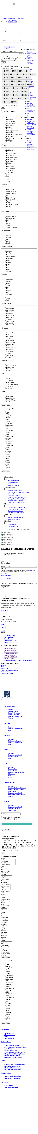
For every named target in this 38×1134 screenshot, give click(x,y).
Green (8, 417)
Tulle (7, 300)
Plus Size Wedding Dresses (16, 512)
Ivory (8, 455)
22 (7, 81)
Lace (7, 266)
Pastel (8, 243)
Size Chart (4, 573)
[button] (29, 49)
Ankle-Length (10, 308)
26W (16, 92)
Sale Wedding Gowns (14, 526)
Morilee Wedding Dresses (15, 500)
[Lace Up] (6, 888)
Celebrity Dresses (11, 191)
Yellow (8, 412)
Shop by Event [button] (5, 1029)
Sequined (9, 294)
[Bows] (5, 904)
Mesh (8, 289)
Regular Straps (10, 398)
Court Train (9, 314)
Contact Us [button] (7, 801)
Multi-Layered (10, 199)
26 (21, 81)
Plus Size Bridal (9, 637)
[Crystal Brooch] (5, 906)
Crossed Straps (10, 218)
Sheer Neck (9, 351)
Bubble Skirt (10, 189)
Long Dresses (10, 161)
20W (16, 88)
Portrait (8, 346)
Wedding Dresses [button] (9, 706)
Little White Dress (11, 159)
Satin (7, 292)
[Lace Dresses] (6, 873)
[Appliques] (5, 901)
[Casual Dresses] (8, 863)
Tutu (7, 179)
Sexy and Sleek (10, 168)
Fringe (8, 264)
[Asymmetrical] (5, 919)
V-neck (8, 357)
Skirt (7, 174)
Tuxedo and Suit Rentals (15, 519)
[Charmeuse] (4, 909)
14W (22, 85)
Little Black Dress (11, 157)
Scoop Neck (9, 349)
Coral (8, 453)
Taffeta (8, 298)
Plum (7, 447)
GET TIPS (4, 610)
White (8, 468)
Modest (8, 163)
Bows (8, 255)
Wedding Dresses (13, 480)
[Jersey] (4, 914)
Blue (7, 429)
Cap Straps (9, 396)
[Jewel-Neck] (5, 930)
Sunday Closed (9, 658)
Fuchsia (8, 443)
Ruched (8, 206)
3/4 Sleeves (9, 380)
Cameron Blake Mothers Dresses (17, 507)
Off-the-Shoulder (11, 342)
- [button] (5, 478)
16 (14, 78)
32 (14, 85)
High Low (9, 197)
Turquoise (9, 423)
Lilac (7, 434)
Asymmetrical (10, 310)
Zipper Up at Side (11, 227)
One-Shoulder (10, 344)
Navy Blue (9, 430)
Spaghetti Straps (11, 400)
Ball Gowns (9, 150)
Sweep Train (10, 321)
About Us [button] (7, 763)
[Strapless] (5, 955)
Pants (7, 165)
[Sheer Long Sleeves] (6, 947)
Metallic (8, 237)
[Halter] (5, 927)
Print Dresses (10, 167)
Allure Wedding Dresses (15, 490)
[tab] (20, 481)
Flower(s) (9, 262)
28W (25, 92)
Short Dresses (10, 172)
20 (28, 78)
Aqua (8, 421)
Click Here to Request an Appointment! (12, 18)
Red (7, 449)
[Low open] (6, 889)
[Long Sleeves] (6, 945)
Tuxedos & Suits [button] (9, 782)
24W (7, 92)
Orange (8, 451)
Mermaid (9, 369)
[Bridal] (8, 860)
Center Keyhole (10, 193)
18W (7, 88)
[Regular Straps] (5, 952)
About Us (3, 665)
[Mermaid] (5, 937)
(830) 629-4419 (12, 22)
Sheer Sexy (9, 170)
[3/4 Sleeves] (6, 944)
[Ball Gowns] (6, 868)
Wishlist (3, 667)
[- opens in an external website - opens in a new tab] (19, 14)
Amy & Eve (11, 494)
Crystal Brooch (10, 256)
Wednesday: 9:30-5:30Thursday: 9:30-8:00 (11, 652)
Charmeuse (9, 279)
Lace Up (8, 220)
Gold (7, 458)
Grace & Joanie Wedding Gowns (17, 497)
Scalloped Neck (10, 348)
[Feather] (4, 912)
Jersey (8, 285)
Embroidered (10, 258)
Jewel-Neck (9, 338)
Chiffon (8, 281)
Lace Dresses (10, 155)
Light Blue (9, 425)
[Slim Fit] (5, 939)
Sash (7, 269)
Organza (8, 291)
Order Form (4, 672)
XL (7, 102)
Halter (8, 335)
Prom (9, 484)
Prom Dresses (8, 639)
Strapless (8, 353)
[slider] (33, 824)
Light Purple (10, 436)
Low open (9, 222)
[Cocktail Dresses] (8, 864)
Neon (8, 239)
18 (21, 78)
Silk (7, 296)
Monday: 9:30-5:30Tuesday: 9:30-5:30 (10, 649)
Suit (7, 176)
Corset (8, 195)
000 (7, 71)
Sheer (8, 224)
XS (7, 98)
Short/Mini (9, 319)
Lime (7, 419)
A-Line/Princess (11, 365)
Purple (8, 432)
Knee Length (10, 317)
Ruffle (8, 268)
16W (30, 85)
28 (28, 81)
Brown (8, 460)
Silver (8, 466)
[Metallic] (3, 894)
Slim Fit (8, 371)
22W (25, 88)
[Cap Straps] (5, 950)
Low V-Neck (10, 340)
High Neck (9, 336)
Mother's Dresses (9, 642)
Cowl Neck (9, 333)
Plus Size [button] (7, 723)
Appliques (9, 251)
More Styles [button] (4, 1082)
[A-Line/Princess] (5, 934)
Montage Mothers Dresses (15, 511)
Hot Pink (9, 442)
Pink (7, 440)
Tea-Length (9, 323)
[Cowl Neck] (5, 926)
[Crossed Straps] (6, 886)
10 (26, 74)
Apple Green (10, 416)
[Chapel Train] (5, 921)
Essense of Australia (14, 495)
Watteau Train (10, 325)
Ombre (8, 241)
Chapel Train (10, 312)
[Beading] (5, 902)
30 (7, 85)
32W (16, 95)
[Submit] (20, 35)
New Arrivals (12, 524)
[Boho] (6, 869)
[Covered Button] (6, 884)
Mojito (8, 414)
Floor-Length (10, 315)
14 (7, 78)
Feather (8, 260)
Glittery (8, 235)
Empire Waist (10, 367)
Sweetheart (9, 355)
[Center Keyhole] (6, 879)
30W (7, 95)
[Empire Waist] (5, 935)
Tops (7, 178)
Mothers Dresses (13, 482)
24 (14, 81)
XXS (25, 95)
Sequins (8, 271)
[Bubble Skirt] (6, 876)
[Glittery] (3, 893)
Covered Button (11, 216)
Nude (8, 456)
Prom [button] (6, 749)
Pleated (8, 202)
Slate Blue (9, 427)
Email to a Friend (6, 575)
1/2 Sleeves (9, 379)
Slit (7, 208)
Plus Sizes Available (12, 204)
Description (7, 578)
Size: (2, 561)
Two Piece (9, 181)
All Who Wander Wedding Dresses (18, 492)
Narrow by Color (9, 409)
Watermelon (9, 445)
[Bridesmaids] (8, 861)
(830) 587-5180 (12, 20)
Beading (8, 253)
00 (15, 71)
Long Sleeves (10, 382)
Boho (8, 152)
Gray (7, 464)
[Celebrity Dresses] (6, 878)
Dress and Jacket (11, 154)
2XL (14, 102)
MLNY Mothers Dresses (15, 509)
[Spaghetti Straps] (5, 954)
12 (33, 74)
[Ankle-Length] (5, 917)
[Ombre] (3, 897)
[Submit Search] (20, 40)
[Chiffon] (4, 911)
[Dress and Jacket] (6, 871)
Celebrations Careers (7, 673)
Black (8, 462)
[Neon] (3, 896)
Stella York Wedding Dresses (16, 502)
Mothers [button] (7, 735)
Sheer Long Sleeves (12, 384)
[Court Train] (5, 922)
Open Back (9, 201)
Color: (2, 565)
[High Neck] (5, 929)
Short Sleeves (10, 386)
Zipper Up (9, 225)
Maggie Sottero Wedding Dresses (18, 499)
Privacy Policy (5, 668)
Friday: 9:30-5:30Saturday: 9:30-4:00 (10, 656)
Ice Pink (8, 438)
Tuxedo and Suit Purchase (15, 517)
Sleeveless (9, 388)
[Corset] (6, 881)
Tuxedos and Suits (13, 485)
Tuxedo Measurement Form (9, 670)
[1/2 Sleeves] (6, 942)
